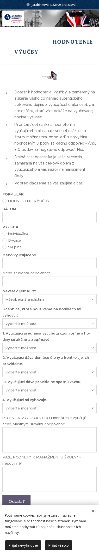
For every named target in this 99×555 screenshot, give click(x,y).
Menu (92, 18)
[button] (82, 18)
